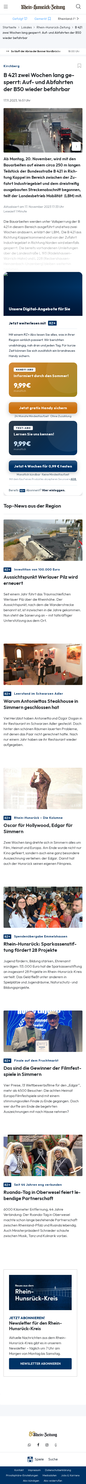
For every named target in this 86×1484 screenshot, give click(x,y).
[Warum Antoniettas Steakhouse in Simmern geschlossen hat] (43, 663)
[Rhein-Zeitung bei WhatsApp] (29, 1445)
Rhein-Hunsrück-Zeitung (53, 27)
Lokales (26, 27)
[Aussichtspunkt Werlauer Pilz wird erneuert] (43, 539)
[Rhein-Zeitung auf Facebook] (38, 1445)
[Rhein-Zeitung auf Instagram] (47, 1445)
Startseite (9, 27)
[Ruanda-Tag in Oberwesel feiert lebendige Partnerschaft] (43, 1155)
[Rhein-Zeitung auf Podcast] (56, 1445)
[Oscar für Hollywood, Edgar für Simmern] (43, 788)
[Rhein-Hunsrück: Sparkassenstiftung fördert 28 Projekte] (43, 906)
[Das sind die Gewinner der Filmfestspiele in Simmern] (43, 1031)
